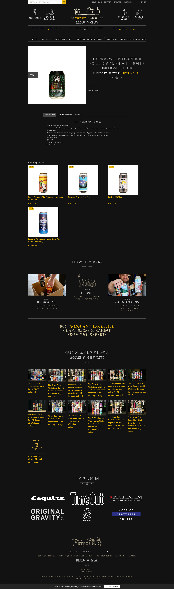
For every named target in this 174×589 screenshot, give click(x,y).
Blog (100, 2)
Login (137, 2)
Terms (60, 556)
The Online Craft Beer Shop (56, 39)
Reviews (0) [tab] (78, 115)
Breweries (132, 556)
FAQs (67, 556)
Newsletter (117, 2)
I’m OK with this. (112, 587)
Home (34, 39)
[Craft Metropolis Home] (87, 11)
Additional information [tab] (65, 115)
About (93, 2)
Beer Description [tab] (49, 115)
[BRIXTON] (81, 22)
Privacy (51, 556)
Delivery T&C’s (77, 556)
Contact (107, 2)
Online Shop (100, 552)
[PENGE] (77, 22)
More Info (33, 204)
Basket (143, 2)
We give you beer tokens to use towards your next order (127, 308)
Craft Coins (128, 2)
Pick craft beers (82, 296)
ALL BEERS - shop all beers (89, 39)
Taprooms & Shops (77, 552)
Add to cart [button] (47, 180)
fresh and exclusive (91, 327)
